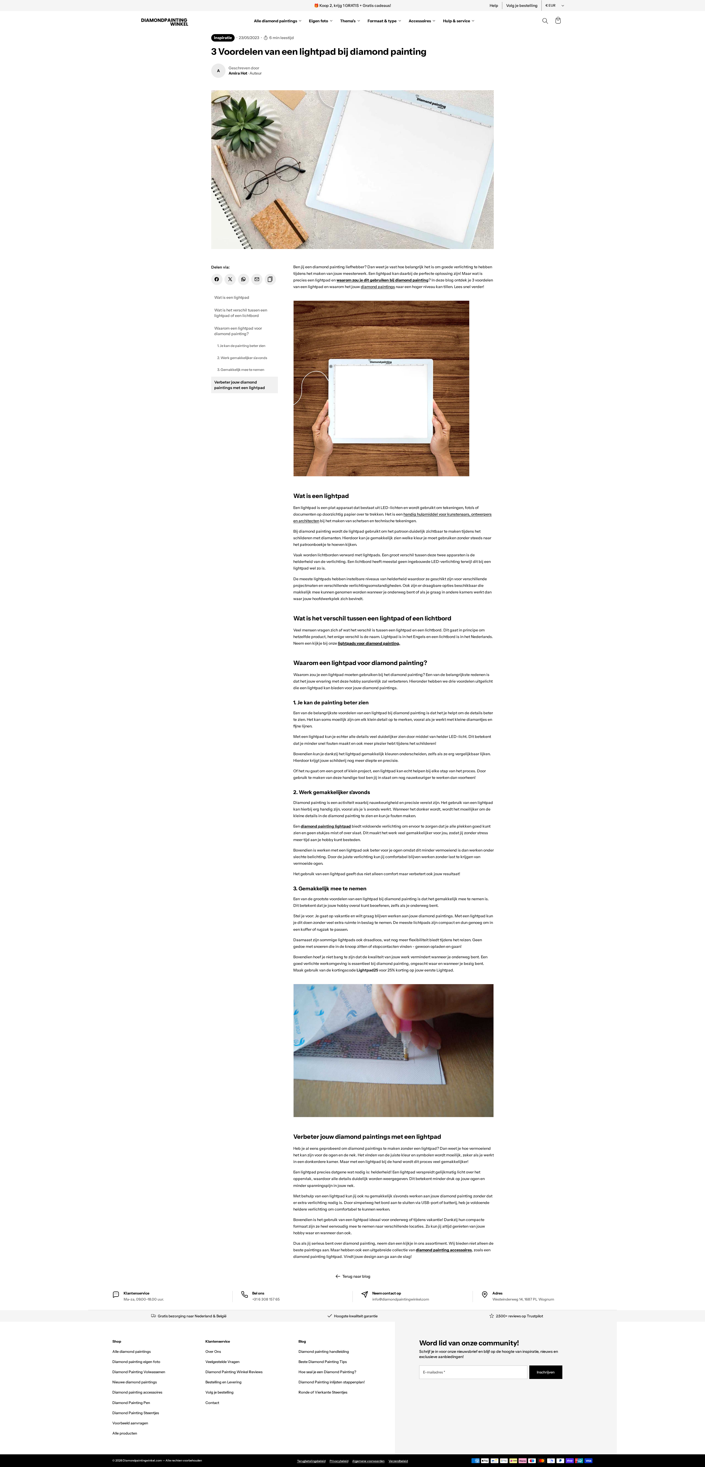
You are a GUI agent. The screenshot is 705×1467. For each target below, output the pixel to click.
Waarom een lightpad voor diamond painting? (238, 330)
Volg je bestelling (522, 5)
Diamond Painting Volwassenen (138, 1372)
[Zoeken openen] (545, 21)
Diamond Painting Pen (131, 1402)
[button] (558, 21)
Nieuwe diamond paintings (134, 1382)
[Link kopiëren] (270, 279)
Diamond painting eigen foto (136, 1361)
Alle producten (124, 1433)
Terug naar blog (356, 1276)
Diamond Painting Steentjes (135, 1413)
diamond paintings (378, 286)
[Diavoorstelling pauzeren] (428, 5)
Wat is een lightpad (231, 297)
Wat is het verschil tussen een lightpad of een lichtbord (240, 313)
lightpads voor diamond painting (368, 643)
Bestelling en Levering (223, 1382)
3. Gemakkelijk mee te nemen (240, 370)
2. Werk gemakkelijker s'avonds (242, 358)
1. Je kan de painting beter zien (241, 346)
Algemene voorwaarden (368, 1461)
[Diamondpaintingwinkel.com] (165, 21)
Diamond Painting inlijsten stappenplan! (332, 1382)
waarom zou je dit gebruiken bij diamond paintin (381, 280)
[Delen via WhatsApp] (243, 279)
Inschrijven (546, 1372)
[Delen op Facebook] (217, 279)
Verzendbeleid (398, 1461)
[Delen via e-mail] (256, 279)
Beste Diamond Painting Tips (323, 1361)
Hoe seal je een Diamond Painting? (327, 1372)
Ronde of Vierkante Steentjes (323, 1392)
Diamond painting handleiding (324, 1351)
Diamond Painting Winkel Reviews (233, 1372)
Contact (212, 1402)
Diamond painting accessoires (137, 1392)
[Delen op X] (230, 279)
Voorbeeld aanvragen (130, 1423)
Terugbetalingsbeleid (311, 1461)
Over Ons (213, 1351)
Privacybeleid (339, 1461)
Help (494, 5)
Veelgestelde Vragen (222, 1361)
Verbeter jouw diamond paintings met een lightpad (239, 385)
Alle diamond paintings (131, 1351)
